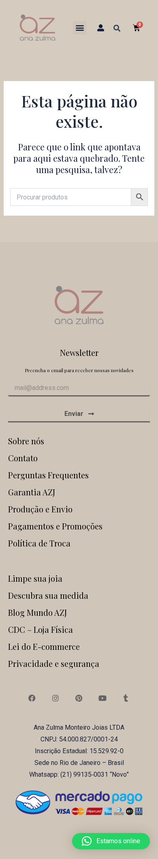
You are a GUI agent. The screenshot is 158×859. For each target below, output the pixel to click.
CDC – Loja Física (40, 629)
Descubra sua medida (48, 595)
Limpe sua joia (35, 578)
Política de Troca (39, 543)
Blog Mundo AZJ (37, 612)
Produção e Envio (40, 508)
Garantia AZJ (31, 491)
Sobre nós (26, 440)
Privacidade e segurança (53, 663)
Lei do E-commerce (44, 646)
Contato (23, 457)
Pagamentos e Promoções (55, 526)
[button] (79, 27)
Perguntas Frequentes (48, 474)
